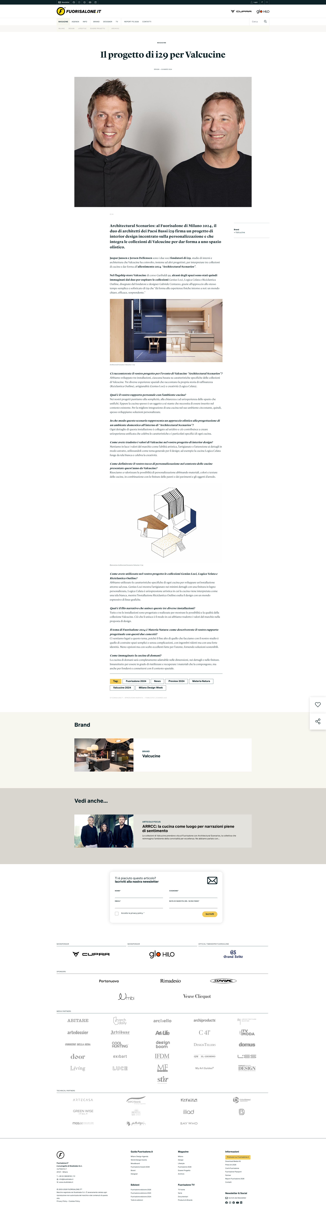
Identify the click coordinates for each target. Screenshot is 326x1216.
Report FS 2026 (131, 22)
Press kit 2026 (230, 1165)
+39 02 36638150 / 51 (66, 1176)
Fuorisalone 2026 (184, 1167)
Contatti (146, 22)
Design (71, 28)
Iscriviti (210, 914)
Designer (107, 22)
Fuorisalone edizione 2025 (141, 1193)
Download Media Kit (233, 1161)
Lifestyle (82, 28)
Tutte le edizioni (137, 1200)
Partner (228, 1175)
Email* (118, 901)
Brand (96, 22)
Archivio (115, 28)
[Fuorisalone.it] (79, 11)
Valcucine (240, 233)
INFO (85, 22)
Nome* (118, 891)
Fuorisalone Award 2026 (140, 1167)
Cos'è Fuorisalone (232, 1168)
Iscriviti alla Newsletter (237, 1198)
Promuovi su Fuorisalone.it (238, 1157)
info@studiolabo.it (66, 1179)
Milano (62, 28)
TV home (181, 1190)
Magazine (63, 22)
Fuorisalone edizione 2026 (141, 1190)
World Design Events (139, 1160)
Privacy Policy (62, 1201)
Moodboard (135, 1163)
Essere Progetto (97, 28)
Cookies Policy (74, 1201)
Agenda (75, 22)
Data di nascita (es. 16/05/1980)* (184, 901)
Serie (180, 1193)
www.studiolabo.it (66, 1182)
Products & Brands (185, 1200)
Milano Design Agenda (139, 1156)
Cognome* (174, 891)
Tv (117, 22)
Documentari (183, 1197)
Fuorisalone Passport (233, 1172)
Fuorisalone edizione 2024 (141, 1197)
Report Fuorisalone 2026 (234, 1179)
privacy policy (137, 913)
